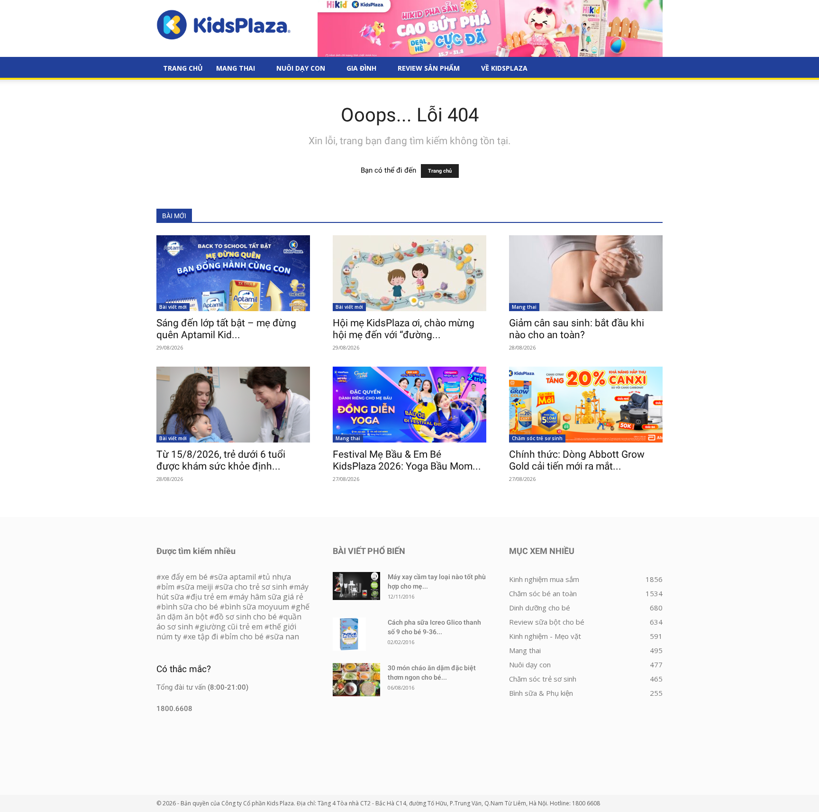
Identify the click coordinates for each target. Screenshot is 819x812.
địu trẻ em (209, 596)
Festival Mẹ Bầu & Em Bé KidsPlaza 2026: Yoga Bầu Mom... (407, 460)
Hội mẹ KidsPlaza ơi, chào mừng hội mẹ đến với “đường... (403, 329)
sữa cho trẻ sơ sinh (253, 586)
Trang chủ (440, 171)
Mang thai (235, 68)
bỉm (167, 586)
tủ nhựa (277, 577)
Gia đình (361, 68)
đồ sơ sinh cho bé (245, 616)
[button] (651, 69)
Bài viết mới (173, 307)
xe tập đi (203, 636)
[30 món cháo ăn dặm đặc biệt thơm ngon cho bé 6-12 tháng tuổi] (356, 679)
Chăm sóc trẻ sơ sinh (537, 438)
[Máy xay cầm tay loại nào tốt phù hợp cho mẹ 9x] (356, 586)
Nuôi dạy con (300, 68)
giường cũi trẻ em (231, 626)
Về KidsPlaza (504, 68)
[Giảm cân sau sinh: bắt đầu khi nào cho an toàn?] (586, 273)
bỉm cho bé (244, 636)
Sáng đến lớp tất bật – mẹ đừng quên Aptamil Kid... (226, 329)
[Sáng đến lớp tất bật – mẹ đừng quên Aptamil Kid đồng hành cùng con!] (233, 273)
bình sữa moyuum (257, 606)
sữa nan (284, 636)
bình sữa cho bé (189, 606)
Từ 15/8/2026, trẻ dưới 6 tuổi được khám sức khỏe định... (220, 460)
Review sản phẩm (429, 68)
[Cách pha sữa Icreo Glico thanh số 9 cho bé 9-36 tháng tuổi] (349, 634)
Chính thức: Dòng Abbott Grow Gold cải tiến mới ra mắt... (577, 460)
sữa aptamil (235, 577)
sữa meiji (197, 586)
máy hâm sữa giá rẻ (268, 596)
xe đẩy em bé (185, 577)
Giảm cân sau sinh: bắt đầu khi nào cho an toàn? (576, 329)
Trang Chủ (183, 68)
